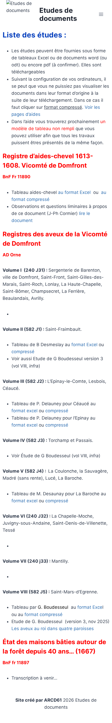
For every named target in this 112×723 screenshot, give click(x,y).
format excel (24, 410)
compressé (22, 351)
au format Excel (74, 192)
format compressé (43, 614)
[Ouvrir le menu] (101, 14)
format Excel (84, 344)
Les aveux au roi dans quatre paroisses (52, 628)
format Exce (89, 607)
